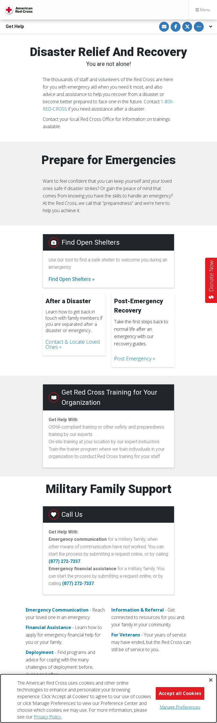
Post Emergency (132, 358)
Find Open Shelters (91, 242)
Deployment (40, 652)
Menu (204, 9)
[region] (108, 698)
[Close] (211, 680)
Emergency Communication (57, 610)
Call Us (72, 514)
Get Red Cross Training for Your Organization (109, 397)
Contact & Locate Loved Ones (72, 344)
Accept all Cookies (180, 693)
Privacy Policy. (48, 717)
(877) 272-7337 (64, 561)
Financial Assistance (48, 627)
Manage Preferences (180, 707)
